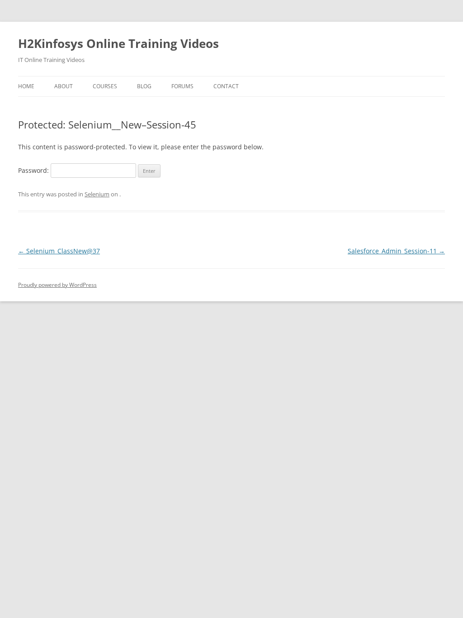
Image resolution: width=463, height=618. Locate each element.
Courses (105, 86)
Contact (226, 86)
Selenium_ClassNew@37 (59, 251)
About (63, 86)
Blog (144, 86)
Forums (182, 86)
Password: (34, 170)
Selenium (97, 194)
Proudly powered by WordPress (57, 285)
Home (26, 86)
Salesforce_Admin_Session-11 (396, 251)
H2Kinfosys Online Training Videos (118, 43)
